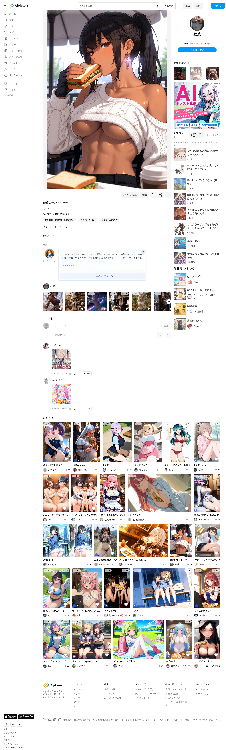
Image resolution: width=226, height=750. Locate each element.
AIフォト (78, 707)
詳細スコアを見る (104, 276)
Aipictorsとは (202, 702)
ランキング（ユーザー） (147, 707)
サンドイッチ (61, 227)
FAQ (161, 733)
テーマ (77, 711)
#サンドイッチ (50, 235)
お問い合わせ (9, 736)
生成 (187, 5)
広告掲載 (184, 733)
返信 (88, 373)
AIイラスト (79, 702)
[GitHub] (59, 733)
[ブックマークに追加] (153, 195)
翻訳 (45, 244)
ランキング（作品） (144, 702)
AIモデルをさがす (112, 711)
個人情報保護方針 (82, 733)
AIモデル (78, 715)
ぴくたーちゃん (10, 733)
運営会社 (203, 733)
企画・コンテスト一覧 (176, 702)
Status (194, 733)
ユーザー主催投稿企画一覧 (177, 717)
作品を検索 (109, 702)
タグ (76, 719)
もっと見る (69, 265)
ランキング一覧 (142, 711)
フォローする (197, 50)
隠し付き (59, 335)
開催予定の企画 (172, 711)
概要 (5, 729)
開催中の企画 (171, 707)
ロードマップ (202, 707)
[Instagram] (55, 733)
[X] (45, 733)
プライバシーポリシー (13, 744)
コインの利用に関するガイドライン (139, 733)
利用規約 (7, 740)
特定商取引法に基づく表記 (106, 733)
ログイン (218, 5)
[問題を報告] (79, 373)
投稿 (198, 5)
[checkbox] (53, 335)
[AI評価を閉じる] (143, 252)
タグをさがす (110, 707)
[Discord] (50, 733)
